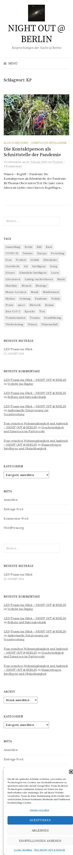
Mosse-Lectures (16, 292)
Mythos (10, 298)
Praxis (9, 305)
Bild (39, 247)
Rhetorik (35, 305)
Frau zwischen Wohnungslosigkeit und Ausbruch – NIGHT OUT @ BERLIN (36, 425)
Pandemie (41, 298)
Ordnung (25, 298)
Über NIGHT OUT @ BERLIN (49, 849)
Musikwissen (51, 292)
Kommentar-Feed (16, 518)
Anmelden (11, 500)
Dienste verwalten (39, 810)
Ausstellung (13, 247)
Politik (55, 298)
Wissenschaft (49, 324)
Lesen (55, 272)
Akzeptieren (40, 820)
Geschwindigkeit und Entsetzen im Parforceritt (34, 429)
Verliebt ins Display (20, 384)
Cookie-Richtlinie (23, 849)
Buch (49, 247)
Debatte (28, 253)
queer (21, 305)
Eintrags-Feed (13, 509)
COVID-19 (12, 253)
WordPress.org (14, 528)
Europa (41, 253)
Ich (26, 266)
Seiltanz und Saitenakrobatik (26, 397)
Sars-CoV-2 (13, 311)
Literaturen (13, 279)
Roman (49, 305)
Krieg (53, 266)
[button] (71, 772)
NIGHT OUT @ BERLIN (36, 34)
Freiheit (21, 260)
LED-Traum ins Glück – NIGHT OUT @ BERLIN (35, 380)
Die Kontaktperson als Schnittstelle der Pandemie (32, 152)
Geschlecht (12, 266)
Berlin (28, 247)
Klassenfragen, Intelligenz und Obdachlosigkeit (33, 446)
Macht (61, 279)
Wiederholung (14, 324)
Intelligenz (39, 266)
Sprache (30, 311)
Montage (41, 285)
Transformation (15, 317)
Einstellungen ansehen (40, 841)
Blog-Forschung (16, 142)
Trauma (34, 317)
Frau (8, 260)
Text (42, 311)
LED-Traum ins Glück (18, 349)
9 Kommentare (13, 166)
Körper (10, 272)
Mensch (26, 285)
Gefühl (35, 260)
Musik (34, 292)
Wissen (32, 324)
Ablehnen (40, 830)
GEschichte (50, 260)
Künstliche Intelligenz (48, 142)
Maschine (11, 285)
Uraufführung (52, 317)
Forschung (57, 253)
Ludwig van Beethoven (39, 279)
